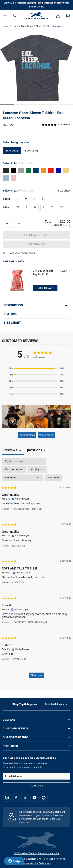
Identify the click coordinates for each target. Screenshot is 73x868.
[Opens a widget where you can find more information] (14, 861)
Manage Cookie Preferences (36, 863)
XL (43, 198)
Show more (36, 675)
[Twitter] (25, 798)
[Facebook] (16, 798)
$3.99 (63, 270)
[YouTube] (34, 798)
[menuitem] (58, 15)
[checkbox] (53, 477)
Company (9, 719)
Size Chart (12, 322)
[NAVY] (36, 170)
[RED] (51, 170)
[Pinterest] (43, 798)
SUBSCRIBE (36, 785)
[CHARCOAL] (6, 170)
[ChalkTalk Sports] (36, 16)
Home (6, 26)
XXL (62, 207)
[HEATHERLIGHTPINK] (13, 178)
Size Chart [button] (64, 190)
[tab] (35, 450)
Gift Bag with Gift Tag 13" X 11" (43, 272)
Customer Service (15, 728)
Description (13, 305)
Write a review (46, 435)
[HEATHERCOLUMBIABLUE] (6, 178)
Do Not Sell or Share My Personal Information (37, 853)
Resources (10, 746)
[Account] (58, 15)
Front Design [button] (12, 150)
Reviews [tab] (12, 450)
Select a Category (54, 704)
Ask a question (27, 435)
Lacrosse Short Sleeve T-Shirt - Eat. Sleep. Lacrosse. (33, 115)
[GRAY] (21, 170)
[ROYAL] (58, 170)
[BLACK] (13, 170)
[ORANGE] (43, 170)
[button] (5, 15)
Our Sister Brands (15, 737)
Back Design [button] (32, 150)
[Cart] (68, 15)
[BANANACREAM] (66, 170)
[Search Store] (15, 15)
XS (17, 207)
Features (11, 314)
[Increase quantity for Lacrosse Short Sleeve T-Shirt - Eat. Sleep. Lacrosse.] (19, 223)
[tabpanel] (36, 570)
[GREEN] (28, 170)
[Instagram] (7, 798)
